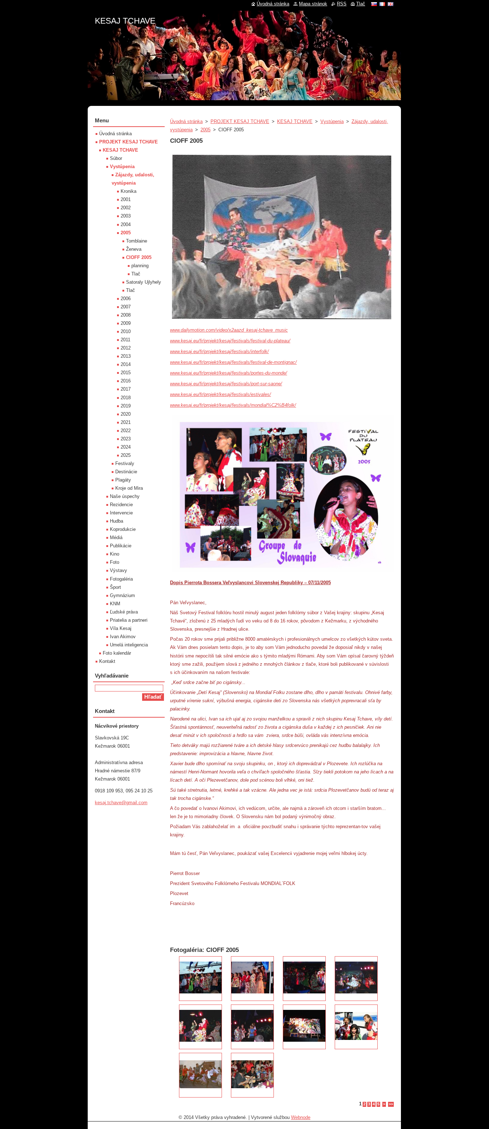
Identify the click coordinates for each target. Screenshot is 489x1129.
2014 (126, 364)
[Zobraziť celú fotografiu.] (200, 978)
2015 (126, 372)
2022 (126, 430)
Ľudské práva (124, 612)
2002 (126, 207)
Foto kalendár (117, 653)
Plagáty (123, 480)
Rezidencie (121, 504)
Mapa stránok (313, 3)
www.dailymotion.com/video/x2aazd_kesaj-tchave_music (229, 330)
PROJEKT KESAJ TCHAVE (239, 121)
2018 (126, 397)
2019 (126, 406)
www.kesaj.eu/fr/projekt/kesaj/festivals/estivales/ (220, 394)
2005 (205, 129)
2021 (126, 422)
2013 (126, 356)
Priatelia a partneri (128, 620)
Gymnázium (122, 595)
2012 (126, 348)
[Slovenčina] (374, 4)
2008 (126, 315)
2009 (126, 323)
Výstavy (118, 570)
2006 (126, 298)
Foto (114, 562)
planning (140, 265)
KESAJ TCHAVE (295, 121)
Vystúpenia (332, 121)
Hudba (116, 521)
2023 (126, 438)
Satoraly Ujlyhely (143, 282)
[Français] (382, 4)
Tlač (135, 274)
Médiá (116, 537)
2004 (126, 224)
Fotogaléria (121, 579)
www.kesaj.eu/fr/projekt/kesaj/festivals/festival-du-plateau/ (230, 340)
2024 (126, 447)
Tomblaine (136, 241)
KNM (115, 603)
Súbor (116, 158)
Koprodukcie (123, 529)
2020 (126, 414)
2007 (126, 306)
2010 (126, 331)
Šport (115, 587)
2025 (126, 455)
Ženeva (133, 249)
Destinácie (126, 471)
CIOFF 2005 (138, 257)
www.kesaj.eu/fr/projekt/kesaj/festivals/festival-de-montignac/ (233, 362)
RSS (342, 3)
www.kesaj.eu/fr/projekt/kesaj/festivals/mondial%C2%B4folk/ (233, 405)
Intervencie (121, 512)
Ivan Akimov (123, 636)
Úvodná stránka (186, 121)
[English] (390, 4)
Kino (114, 554)
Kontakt (107, 661)
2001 (126, 199)
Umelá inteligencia (129, 644)
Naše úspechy (125, 496)
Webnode (300, 1117)
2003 (126, 216)
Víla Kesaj (120, 628)
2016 (126, 380)
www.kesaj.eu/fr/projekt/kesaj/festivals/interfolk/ (219, 351)
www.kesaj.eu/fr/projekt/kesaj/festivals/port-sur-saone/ (226, 383)
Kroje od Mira (129, 488)
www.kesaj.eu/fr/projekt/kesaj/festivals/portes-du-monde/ (228, 373)
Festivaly (124, 463)
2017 (126, 389)
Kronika (128, 191)
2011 (125, 339)
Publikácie (120, 545)
